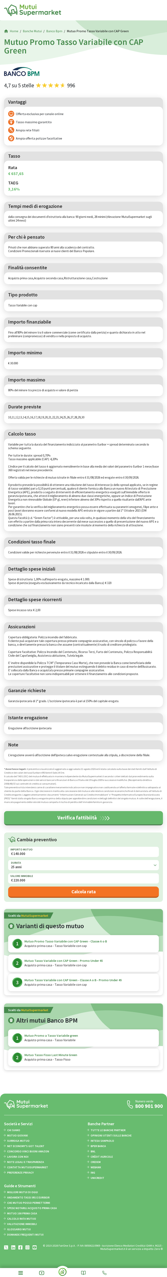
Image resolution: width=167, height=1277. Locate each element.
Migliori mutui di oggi (22, 1192)
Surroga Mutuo (18, 1141)
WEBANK (96, 1167)
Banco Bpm (54, 31)
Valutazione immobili (22, 1224)
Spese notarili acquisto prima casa (32, 1208)
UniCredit (97, 1178)
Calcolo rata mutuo (21, 1218)
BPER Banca (98, 1146)
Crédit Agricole (102, 1156)
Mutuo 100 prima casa (22, 1213)
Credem (96, 1162)
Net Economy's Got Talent (25, 1146)
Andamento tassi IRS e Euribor (28, 1197)
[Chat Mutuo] (62, 1273)
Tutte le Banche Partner (108, 1130)
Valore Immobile (21, 876)
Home (14, 31)
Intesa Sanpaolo (102, 1141)
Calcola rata (83, 892)
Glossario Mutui (19, 1229)
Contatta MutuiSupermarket (27, 1167)
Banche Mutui (32, 31)
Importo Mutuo (21, 849)
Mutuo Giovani (17, 1135)
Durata (16, 862)
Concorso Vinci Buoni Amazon (28, 1151)
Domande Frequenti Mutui (25, 1234)
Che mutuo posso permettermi (28, 1203)
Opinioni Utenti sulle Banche (111, 1135)
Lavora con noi (18, 1156)
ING (93, 1172)
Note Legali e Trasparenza (25, 1162)
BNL (93, 1151)
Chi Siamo (13, 1130)
